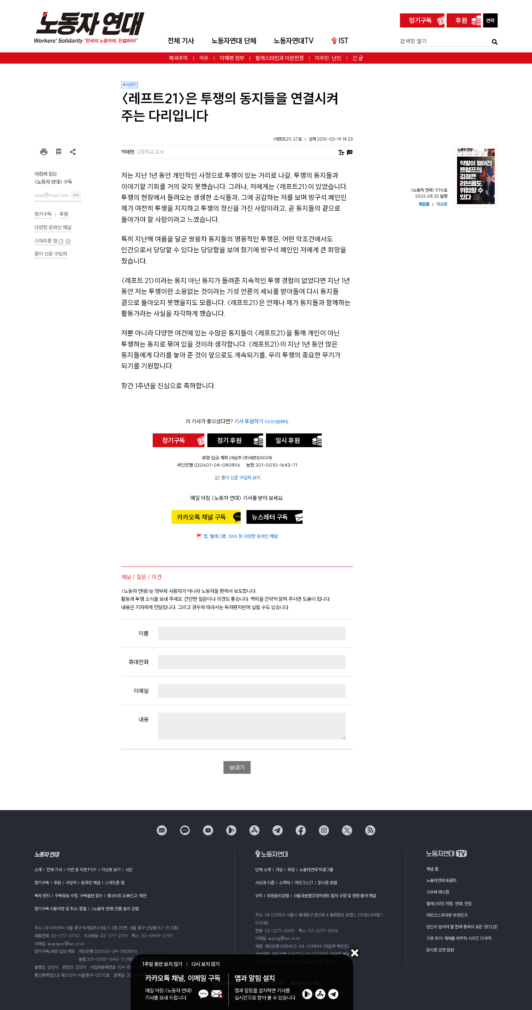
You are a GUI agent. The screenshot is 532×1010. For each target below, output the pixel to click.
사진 (128, 869)
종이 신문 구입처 (50, 254)
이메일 (141, 690)
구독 (76, 195)
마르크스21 (304, 882)
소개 (38, 869)
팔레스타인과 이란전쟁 (280, 58)
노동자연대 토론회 (441, 880)
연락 (490, 20)
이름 (144, 633)
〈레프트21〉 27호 (288, 139)
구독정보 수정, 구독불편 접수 (78, 895)
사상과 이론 (264, 882)
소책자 (284, 882)
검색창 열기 (413, 41)
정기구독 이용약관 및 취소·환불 (60, 908)
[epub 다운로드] (59, 151)
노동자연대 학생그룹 (316, 869)
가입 (279, 869)
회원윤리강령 (278, 895)
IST (343, 40)
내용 (144, 719)
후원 (461, 20)
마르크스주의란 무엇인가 (446, 915)
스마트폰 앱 (46, 240)
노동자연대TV (294, 40)
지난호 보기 (111, 869)
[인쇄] (43, 151)
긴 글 (357, 58)
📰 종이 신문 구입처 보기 (237, 477)
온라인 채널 (90, 882)
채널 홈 (432, 869)
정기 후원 (229, 440)
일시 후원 (287, 440)
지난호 (441, 204)
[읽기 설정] (341, 152)
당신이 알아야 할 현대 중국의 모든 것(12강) (462, 926)
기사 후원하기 (261, 421)
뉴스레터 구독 (270, 517)
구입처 (71, 882)
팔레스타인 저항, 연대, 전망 (449, 903)
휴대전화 (138, 662)
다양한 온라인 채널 (52, 227)
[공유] (73, 151)
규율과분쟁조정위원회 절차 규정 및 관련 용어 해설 (335, 895)
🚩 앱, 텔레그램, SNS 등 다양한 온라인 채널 (237, 536)
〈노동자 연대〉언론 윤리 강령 (115, 908)
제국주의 (178, 58)
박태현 (127, 152)
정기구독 (420, 20)
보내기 (237, 767)
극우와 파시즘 (437, 892)
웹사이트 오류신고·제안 (126, 895)
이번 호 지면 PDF (82, 869)
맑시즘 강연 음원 (440, 950)
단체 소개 (263, 869)
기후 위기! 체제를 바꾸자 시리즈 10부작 (458, 938)
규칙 (258, 895)
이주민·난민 (328, 58)
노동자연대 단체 (233, 40)
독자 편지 (42, 895)
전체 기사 (181, 40)
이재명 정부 (232, 58)
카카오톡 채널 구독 (201, 517)
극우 (203, 58)
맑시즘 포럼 (327, 882)
